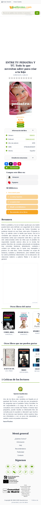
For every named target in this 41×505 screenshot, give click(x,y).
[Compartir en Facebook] (6, 164)
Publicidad (20, 452)
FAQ (20, 445)
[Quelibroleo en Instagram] (15, 164)
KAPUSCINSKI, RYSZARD (24, 372)
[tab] (20, 131)
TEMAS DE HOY (30, 139)
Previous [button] (2, 322)
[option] (8, 323)
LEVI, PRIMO (9, 371)
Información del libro (19, 130)
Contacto (20, 455)
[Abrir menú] (37, 13)
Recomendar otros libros (18, 212)
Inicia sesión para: (14, 192)
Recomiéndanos (20, 449)
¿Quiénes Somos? (20, 439)
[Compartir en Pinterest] (19, 164)
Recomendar (14, 167)
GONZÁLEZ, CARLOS (20, 75)
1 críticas (20, 126)
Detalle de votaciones (19, 158)
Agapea (15, 182)
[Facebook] (8, 467)
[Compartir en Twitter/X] (11, 164)
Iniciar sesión (7, 2)
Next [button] (39, 322)
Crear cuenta (17, 2)
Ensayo (32, 135)
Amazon (15, 177)
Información (20, 442)
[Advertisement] (20, 39)
